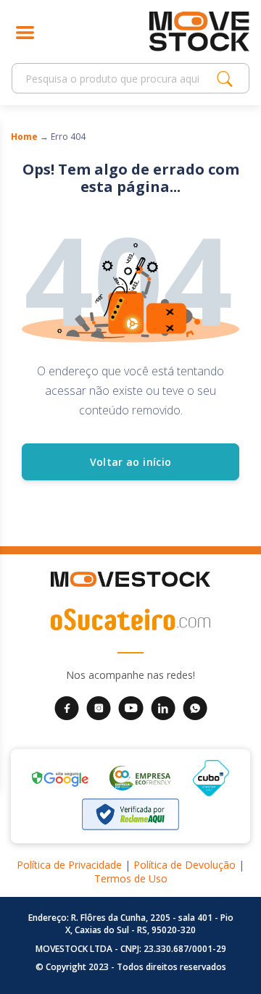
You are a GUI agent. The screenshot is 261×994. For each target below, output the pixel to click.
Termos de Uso (130, 878)
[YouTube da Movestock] (131, 707)
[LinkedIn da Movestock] (163, 707)
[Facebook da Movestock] (66, 707)
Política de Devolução (184, 865)
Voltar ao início (131, 462)
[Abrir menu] (25, 31)
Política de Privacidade (69, 865)
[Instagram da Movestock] (98, 707)
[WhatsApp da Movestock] (195, 707)
